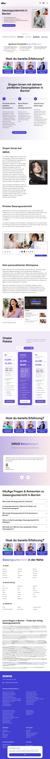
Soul (3, 586)
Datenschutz (5, 735)
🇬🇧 (43, 3)
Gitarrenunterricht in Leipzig (8, 710)
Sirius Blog (28, 737)
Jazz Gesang (36, 592)
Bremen (35, 577)
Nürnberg (4, 571)
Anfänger (35, 609)
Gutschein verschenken (31, 734)
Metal (3, 592)
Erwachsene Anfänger (7, 609)
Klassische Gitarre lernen (7, 722)
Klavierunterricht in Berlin (31, 693)
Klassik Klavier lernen (30, 701)
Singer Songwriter (29, 710)
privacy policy (35, 751)
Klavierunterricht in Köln (31, 691)
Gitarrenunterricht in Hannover (8, 711)
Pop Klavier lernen (29, 704)
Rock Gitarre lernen (6, 720)
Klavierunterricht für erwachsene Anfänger (34, 698)
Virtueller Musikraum (6, 731)
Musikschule (4, 730)
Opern (3, 590)
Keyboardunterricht (30, 711)
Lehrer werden (5, 734)
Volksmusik (20, 586)
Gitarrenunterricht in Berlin (7, 713)
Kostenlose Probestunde (9, 25)
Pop (18, 590)
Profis (3, 607)
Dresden (35, 575)
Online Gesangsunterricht (7, 696)
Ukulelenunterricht (30, 713)
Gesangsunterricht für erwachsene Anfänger (11, 698)
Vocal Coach (28, 714)
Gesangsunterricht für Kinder (8, 701)
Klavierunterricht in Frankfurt (32, 694)
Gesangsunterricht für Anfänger (9, 697)
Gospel (19, 594)
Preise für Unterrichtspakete (31, 733)
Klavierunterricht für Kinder (31, 700)
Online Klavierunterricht (31, 696)
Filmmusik (4, 596)
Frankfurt (35, 573)
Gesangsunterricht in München (8, 694)
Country (35, 596)
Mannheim (35, 571)
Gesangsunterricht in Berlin (8, 691)
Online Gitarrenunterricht (7, 714)
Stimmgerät (28, 730)
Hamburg (20, 575)
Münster (35, 569)
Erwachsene (20, 609)
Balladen (20, 598)
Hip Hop (4, 594)
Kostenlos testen (9, 401)
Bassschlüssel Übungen (7, 747)
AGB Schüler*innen (30, 735)
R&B (34, 588)
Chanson (4, 598)
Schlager (35, 586)
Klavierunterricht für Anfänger (32, 697)
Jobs (3, 733)
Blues (19, 596)
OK (25, 754)
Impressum (4, 737)
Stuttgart (20, 569)
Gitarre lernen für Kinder (7, 718)
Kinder (19, 607)
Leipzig (4, 573)
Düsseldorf (4, 577)
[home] (4, 3)
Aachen (4, 569)
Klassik (19, 592)
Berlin (19, 577)
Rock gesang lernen (6, 705)
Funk (34, 594)
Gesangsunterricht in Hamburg (8, 693)
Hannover (4, 575)
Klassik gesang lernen (6, 704)
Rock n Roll (5, 588)
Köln (19, 573)
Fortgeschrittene (37, 607)
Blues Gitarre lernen (6, 721)
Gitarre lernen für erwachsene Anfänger (10, 717)
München (20, 571)
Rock (19, 588)
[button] (47, 3)
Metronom (28, 731)
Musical (34, 590)
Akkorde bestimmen (6, 744)
